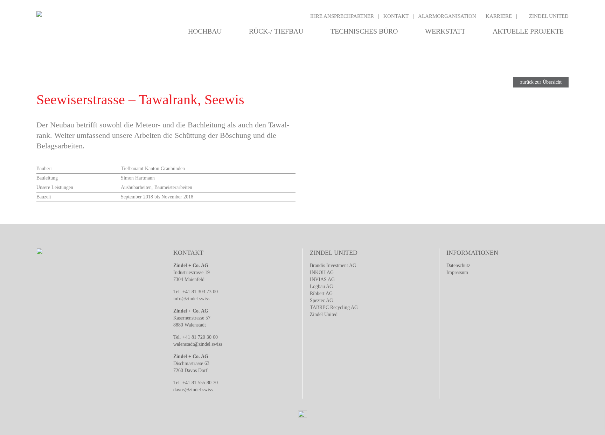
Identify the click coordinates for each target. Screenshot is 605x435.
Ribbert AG (321, 293)
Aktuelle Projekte (528, 31)
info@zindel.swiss (191, 298)
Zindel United (549, 16)
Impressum (457, 272)
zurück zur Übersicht (541, 82)
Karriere (499, 16)
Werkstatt (445, 31)
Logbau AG (321, 286)
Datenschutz (458, 265)
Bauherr (44, 168)
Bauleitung (47, 178)
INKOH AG (322, 272)
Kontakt (396, 16)
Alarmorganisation (447, 16)
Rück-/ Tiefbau (276, 31)
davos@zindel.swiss (193, 389)
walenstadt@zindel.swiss (197, 344)
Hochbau (205, 31)
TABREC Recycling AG (334, 307)
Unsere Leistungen (54, 187)
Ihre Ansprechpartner (342, 16)
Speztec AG (321, 300)
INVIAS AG (322, 279)
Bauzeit (43, 196)
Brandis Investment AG (333, 265)
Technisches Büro (364, 31)
